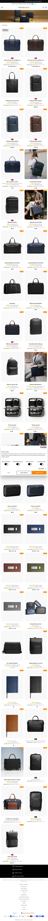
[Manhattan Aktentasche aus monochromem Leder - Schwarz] (35, 390)
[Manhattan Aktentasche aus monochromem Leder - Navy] (36, 390)
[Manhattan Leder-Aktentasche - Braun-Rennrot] (14, 66)
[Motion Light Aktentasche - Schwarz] (35, 309)
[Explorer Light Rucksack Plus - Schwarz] (12, 147)
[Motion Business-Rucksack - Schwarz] (11, 228)
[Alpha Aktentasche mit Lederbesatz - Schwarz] (36, 228)
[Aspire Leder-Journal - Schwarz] (10, 706)
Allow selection (24, 472)
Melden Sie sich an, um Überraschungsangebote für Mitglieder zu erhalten (23, 881)
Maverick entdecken (24, 884)
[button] (9, 103)
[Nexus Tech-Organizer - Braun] (13, 431)
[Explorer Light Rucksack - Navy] (35, 188)
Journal (24, 892)
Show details (41, 468)
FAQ (24, 907)
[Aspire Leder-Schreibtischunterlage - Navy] (15, 551)
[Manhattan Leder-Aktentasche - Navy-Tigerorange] (8, 66)
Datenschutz (24, 901)
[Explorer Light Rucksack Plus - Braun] (13, 147)
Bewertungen (24, 886)
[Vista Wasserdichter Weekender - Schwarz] (11, 269)
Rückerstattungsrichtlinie (24, 899)
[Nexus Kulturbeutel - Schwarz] (11, 512)
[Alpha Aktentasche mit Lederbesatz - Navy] (35, 228)
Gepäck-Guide (24, 905)
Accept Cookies (39, 472)
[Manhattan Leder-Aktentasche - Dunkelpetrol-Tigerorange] (15, 66)
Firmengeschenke (24, 890)
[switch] (18, 464)
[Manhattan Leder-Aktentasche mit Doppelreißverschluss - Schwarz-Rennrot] (12, 188)
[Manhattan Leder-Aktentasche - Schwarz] (12, 66)
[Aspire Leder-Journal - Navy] (13, 706)
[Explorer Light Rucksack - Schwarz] (36, 188)
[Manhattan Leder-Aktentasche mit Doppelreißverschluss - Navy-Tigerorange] (11, 188)
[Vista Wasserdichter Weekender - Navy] (12, 269)
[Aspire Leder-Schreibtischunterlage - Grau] (13, 551)
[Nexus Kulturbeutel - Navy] (12, 512)
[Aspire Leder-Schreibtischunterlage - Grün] (12, 551)
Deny (9, 472)
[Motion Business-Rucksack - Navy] (12, 228)
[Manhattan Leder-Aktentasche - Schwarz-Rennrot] (10, 66)
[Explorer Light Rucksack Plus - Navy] (10, 147)
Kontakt (24, 909)
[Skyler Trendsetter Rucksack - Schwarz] (11, 390)
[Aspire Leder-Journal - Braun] (12, 706)
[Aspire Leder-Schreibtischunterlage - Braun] (10, 551)
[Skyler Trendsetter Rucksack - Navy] (12, 390)
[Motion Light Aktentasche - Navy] (36, 309)
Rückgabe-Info (24, 894)
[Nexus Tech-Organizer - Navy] (10, 431)
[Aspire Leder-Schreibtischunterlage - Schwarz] (9, 551)
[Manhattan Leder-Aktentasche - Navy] (11, 66)
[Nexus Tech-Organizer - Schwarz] (12, 431)
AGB (24, 903)
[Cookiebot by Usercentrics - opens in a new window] (41, 447)
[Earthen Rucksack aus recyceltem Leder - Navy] (36, 350)
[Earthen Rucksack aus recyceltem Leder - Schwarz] (35, 350)
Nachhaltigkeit (24, 888)
